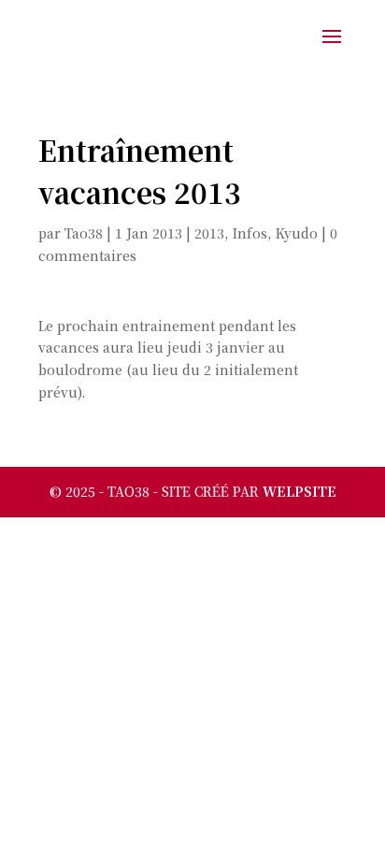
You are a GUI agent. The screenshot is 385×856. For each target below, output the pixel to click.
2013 (209, 233)
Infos (250, 233)
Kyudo (297, 233)
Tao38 (83, 233)
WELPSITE (299, 491)
